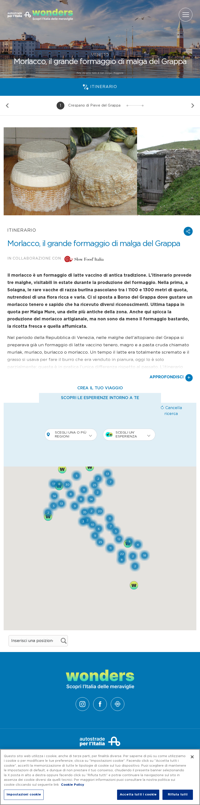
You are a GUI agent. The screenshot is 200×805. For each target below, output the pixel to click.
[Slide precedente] (7, 105)
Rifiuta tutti (178, 794)
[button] (188, 231)
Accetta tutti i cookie (138, 794)
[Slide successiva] (192, 105)
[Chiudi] (192, 756)
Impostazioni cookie (24, 794)
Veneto (100, 55)
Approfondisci (170, 378)
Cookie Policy (72, 784)
